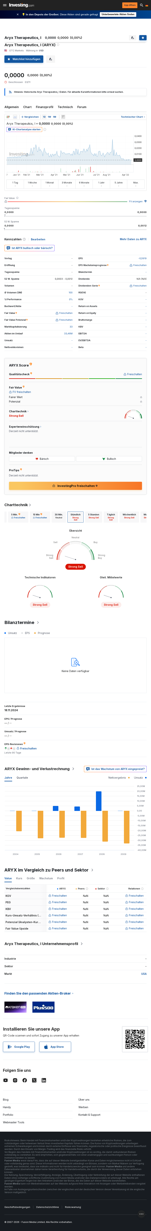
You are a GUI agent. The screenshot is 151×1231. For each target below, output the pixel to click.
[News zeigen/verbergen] (63, 117)
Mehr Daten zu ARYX (133, 239)
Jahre (8, 777)
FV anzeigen (136, 201)
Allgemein (11, 107)
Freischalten (59, 895)
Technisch (65, 107)
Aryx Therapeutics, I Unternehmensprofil (41, 944)
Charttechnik (16, 505)
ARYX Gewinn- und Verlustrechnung (37, 769)
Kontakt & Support (89, 1114)
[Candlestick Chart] (8, 117)
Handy (7, 1107)
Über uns (83, 1099)
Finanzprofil (44, 107)
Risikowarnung (73, 1207)
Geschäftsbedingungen (17, 1207)
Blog (5, 1099)
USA (144, 973)
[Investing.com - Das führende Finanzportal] (21, 5)
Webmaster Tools (13, 1122)
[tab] (18, 517)
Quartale (22, 777)
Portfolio (8, 1114)
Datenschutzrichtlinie (47, 1207)
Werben (83, 1107)
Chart (27, 107)
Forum (81, 107)
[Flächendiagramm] (15, 117)
